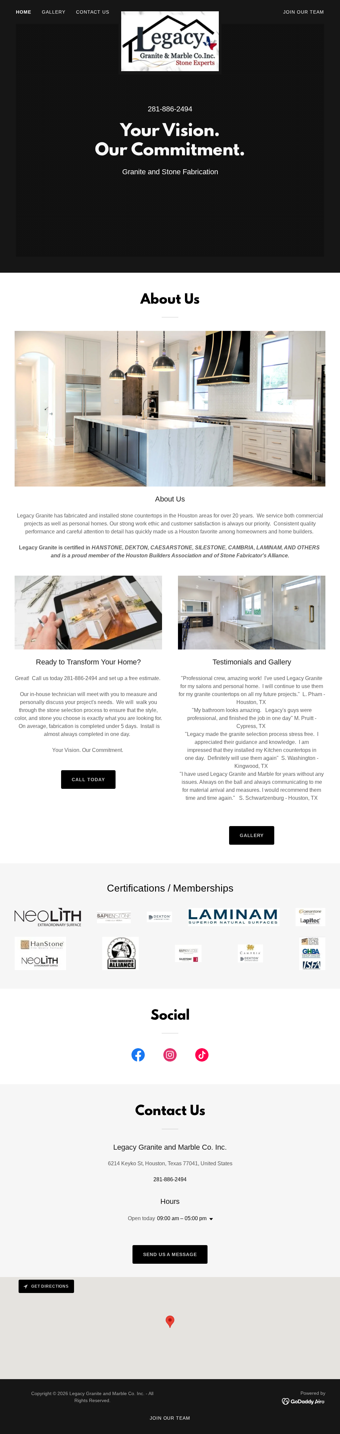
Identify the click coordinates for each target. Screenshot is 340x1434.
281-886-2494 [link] (170, 109)
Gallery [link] (53, 12)
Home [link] (23, 12)
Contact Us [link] (92, 12)
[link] (170, 10)
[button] (209, 1219)
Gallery (252, 835)
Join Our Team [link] (303, 12)
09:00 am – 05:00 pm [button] (182, 1218)
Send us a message (170, 1254)
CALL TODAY (88, 779)
